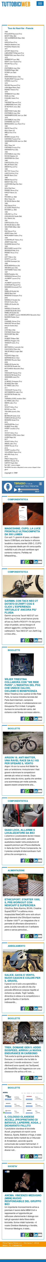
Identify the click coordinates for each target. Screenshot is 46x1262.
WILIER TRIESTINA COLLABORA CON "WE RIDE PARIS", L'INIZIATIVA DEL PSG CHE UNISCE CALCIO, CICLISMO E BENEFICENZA (22, 685)
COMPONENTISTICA (18, 499)
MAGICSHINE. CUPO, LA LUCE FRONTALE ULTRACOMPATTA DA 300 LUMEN (23, 531)
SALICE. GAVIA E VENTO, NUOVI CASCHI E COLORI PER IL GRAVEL (22, 977)
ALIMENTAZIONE (16, 870)
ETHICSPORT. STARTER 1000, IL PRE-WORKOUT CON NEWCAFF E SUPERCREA (22, 902)
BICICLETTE (14, 650)
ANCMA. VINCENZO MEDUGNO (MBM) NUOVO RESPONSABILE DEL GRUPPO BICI (23, 1199)
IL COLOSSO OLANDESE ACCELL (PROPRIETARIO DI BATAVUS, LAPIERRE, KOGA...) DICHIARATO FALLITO (23, 1121)
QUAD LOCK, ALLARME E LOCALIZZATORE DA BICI (20, 831)
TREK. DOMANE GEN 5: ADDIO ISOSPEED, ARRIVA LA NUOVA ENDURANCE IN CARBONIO (23, 1050)
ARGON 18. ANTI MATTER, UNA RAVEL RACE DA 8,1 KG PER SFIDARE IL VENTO (22, 760)
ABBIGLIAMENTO (16, 945)
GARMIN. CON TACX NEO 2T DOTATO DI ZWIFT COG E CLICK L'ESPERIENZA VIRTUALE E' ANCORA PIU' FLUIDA (21, 606)
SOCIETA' (12, 1166)
